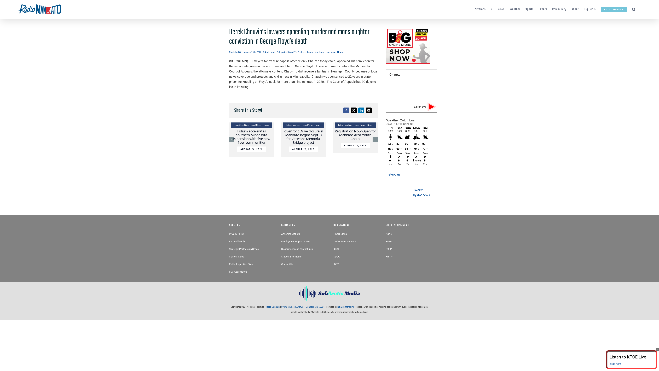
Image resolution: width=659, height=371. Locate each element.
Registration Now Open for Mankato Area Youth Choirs (355, 135)
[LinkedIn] (361, 110)
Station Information (291, 256)
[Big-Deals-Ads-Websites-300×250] (408, 29)
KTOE (336, 249)
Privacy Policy (236, 234)
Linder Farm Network (344, 241)
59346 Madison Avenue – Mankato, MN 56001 (303, 307)
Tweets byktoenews (421, 192)
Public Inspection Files (241, 264)
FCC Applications (238, 271)
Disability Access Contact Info (297, 249)
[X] (353, 110)
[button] (634, 9)
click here (615, 364)
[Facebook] (346, 110)
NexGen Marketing (345, 307)
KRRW (389, 256)
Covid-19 (292, 52)
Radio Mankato (273, 307)
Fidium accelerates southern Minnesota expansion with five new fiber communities (251, 137)
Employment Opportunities (295, 241)
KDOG (336, 256)
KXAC (389, 234)
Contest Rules (236, 256)
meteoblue (393, 174)
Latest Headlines (315, 52)
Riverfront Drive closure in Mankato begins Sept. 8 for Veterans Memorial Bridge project (303, 137)
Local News (330, 52)
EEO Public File (237, 241)
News (340, 52)
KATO (336, 264)
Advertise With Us (290, 234)
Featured (302, 52)
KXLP (389, 249)
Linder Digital (340, 234)
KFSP (389, 241)
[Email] (369, 110)
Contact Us (287, 264)
